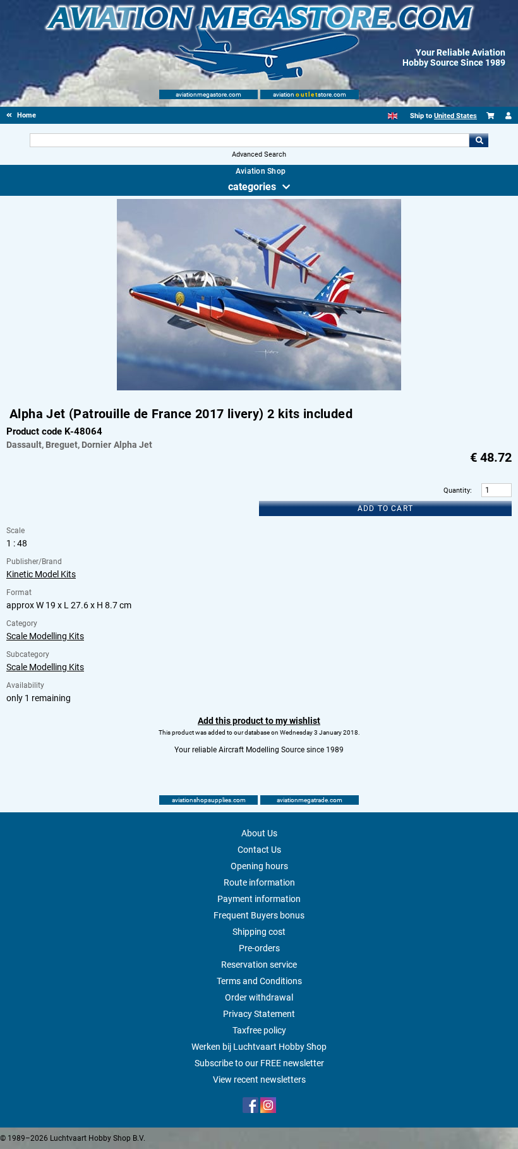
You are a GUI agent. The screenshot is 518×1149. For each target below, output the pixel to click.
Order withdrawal (259, 997)
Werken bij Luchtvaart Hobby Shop (259, 1047)
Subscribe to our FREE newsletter (259, 1063)
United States (455, 116)
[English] (392, 116)
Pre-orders (259, 948)
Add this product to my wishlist (259, 721)
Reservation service (259, 965)
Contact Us (259, 850)
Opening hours (259, 866)
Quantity (456, 490)
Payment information (259, 899)
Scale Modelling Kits (45, 636)
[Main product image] (259, 387)
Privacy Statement (259, 1014)
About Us (259, 833)
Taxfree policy (259, 1030)
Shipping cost (259, 932)
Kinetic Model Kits (41, 574)
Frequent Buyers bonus (259, 915)
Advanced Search (259, 154)
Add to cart (385, 508)
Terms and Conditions (259, 981)
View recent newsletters (259, 1079)
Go (478, 140)
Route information (259, 882)
